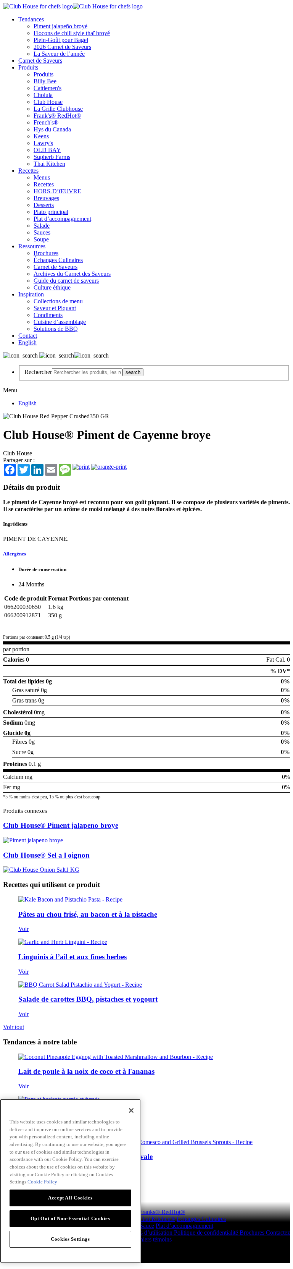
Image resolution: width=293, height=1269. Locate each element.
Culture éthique (52, 287)
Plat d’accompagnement (62, 218)
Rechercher (38, 372)
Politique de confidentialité (207, 1232)
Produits (28, 67)
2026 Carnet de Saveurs (62, 47)
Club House (48, 102)
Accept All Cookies (70, 1198)
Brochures (46, 253)
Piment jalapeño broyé (60, 26)
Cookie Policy (42, 1182)
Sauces (42, 232)
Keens (41, 136)
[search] (87, 372)
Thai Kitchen (49, 163)
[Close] (131, 1110)
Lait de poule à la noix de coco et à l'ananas (86, 1071)
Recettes (28, 170)
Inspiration (31, 294)
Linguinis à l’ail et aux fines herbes (72, 957)
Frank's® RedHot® (57, 115)
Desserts (44, 205)
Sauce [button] (147, 1225)
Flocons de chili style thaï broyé (72, 33)
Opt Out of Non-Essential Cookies (70, 1218)
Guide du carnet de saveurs (66, 280)
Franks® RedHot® (162, 1212)
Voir (23, 929)
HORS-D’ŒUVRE (57, 191)
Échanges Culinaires (58, 260)
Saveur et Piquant (55, 308)
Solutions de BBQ (56, 328)
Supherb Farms (52, 157)
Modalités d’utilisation (146, 1232)
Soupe (41, 239)
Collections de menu (58, 301)
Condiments (48, 315)
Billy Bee (45, 81)
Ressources (31, 246)
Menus (42, 177)
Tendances (31, 19)
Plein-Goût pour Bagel (61, 40)
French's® (46, 122)
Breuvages (46, 198)
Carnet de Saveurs (40, 60)
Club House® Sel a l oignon (46, 855)
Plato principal (51, 212)
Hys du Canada (52, 129)
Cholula (43, 95)
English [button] (27, 342)
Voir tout (13, 1027)
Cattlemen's (47, 88)
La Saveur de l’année (59, 53)
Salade (42, 225)
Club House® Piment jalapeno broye (60, 825)
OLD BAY (47, 150)
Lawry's (43, 143)
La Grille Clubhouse (58, 108)
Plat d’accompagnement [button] (184, 1225)
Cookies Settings (70, 1239)
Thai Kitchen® (157, 1219)
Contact (27, 335)
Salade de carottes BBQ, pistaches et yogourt (88, 999)
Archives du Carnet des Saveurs (72, 273)
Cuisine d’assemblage (60, 322)
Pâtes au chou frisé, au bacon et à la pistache (87, 914)
